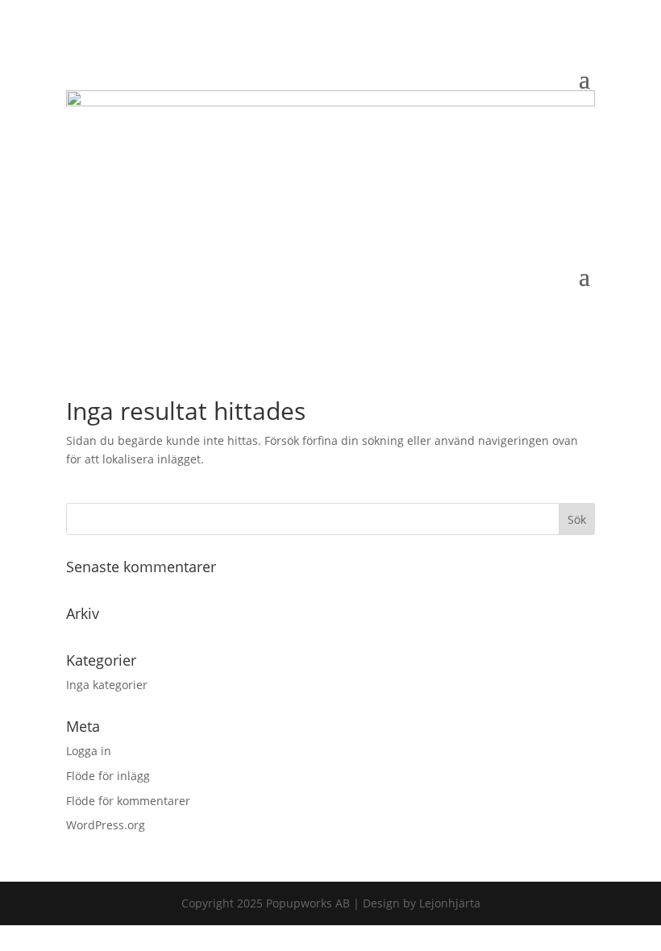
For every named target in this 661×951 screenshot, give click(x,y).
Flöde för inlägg (108, 775)
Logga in (88, 750)
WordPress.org (105, 825)
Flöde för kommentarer (128, 800)
